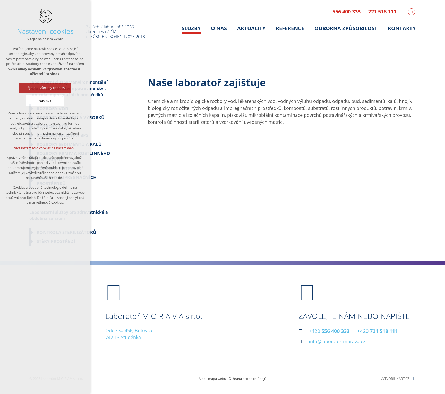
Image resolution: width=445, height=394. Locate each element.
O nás (219, 28)
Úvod (201, 378)
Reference (290, 28)
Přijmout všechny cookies (45, 87)
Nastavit (45, 100)
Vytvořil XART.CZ (395, 378)
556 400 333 (346, 11)
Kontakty (402, 28)
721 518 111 (382, 11)
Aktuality (251, 28)
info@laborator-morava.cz (337, 341)
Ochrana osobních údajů (247, 378)
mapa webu (217, 378)
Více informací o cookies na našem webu (45, 148)
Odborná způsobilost (346, 28)
